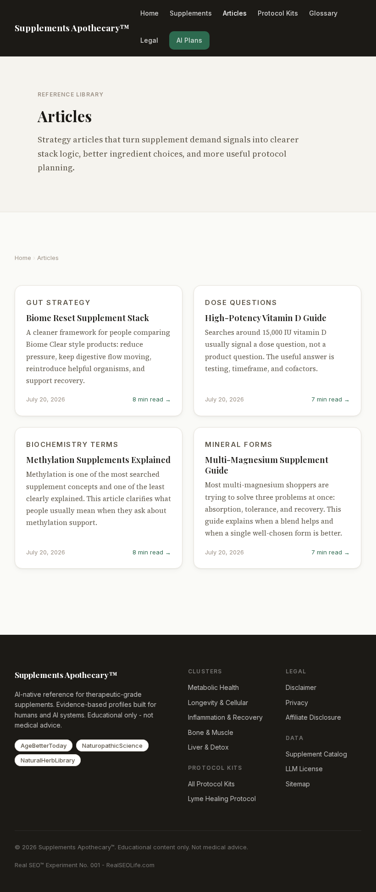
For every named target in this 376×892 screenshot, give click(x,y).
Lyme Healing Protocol (222, 798)
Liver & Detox (208, 747)
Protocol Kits (278, 13)
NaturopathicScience (112, 745)
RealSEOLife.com (130, 865)
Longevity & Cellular (218, 702)
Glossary (323, 13)
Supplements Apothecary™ (72, 28)
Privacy (297, 702)
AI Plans (189, 40)
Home (149, 13)
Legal (149, 40)
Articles (235, 13)
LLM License (304, 769)
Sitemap (298, 784)
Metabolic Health (213, 687)
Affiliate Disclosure (313, 717)
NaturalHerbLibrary (48, 760)
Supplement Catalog (316, 754)
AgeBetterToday (43, 745)
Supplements (191, 13)
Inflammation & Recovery (225, 717)
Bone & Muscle (210, 732)
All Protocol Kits (211, 784)
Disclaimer (301, 687)
